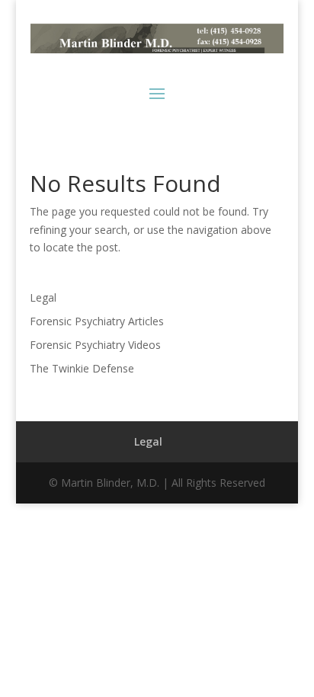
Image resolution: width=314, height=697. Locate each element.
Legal (43, 297)
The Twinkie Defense (82, 368)
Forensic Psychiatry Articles (97, 321)
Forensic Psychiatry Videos (95, 344)
